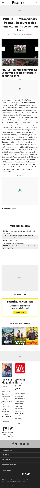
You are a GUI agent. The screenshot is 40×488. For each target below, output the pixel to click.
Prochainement (7, 450)
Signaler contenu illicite (18, 486)
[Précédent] (3, 49)
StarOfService (27, 480)
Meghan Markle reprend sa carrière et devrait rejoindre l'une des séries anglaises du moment (18, 237)
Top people (6, 460)
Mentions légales (6, 486)
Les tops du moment (9, 465)
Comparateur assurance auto (9, 478)
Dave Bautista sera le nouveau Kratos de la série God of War (19, 247)
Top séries (5, 455)
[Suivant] (36, 49)
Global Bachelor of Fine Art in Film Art (12, 480)
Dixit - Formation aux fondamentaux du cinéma (14, 481)
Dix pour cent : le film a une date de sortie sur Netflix (19, 232)
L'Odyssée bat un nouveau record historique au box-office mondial (16, 242)
